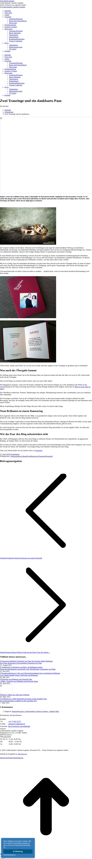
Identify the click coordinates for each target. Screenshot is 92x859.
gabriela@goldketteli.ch (16, 724)
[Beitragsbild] (26, 661)
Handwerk (34, 456)
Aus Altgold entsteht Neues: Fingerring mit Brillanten (19, 675)
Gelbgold (24, 456)
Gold (29, 456)
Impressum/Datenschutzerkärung (11, 758)
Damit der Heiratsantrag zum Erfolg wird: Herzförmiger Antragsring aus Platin (28, 669)
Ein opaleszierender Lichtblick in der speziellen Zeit (18, 701)
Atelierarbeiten (15, 456)
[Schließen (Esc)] (1, 856)
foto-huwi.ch (22, 754)
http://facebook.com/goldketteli (19, 726)
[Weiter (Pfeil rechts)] (3, 858)
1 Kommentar (14, 454)
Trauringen (38, 450)
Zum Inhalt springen (7, 1)
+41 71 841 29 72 (14, 721)
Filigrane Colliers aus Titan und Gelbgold (14, 695)
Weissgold (49, 456)
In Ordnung (18, 851)
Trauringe (41, 456)
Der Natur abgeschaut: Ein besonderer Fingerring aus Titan (21, 663)
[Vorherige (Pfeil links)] (1, 858)
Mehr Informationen (9, 855)
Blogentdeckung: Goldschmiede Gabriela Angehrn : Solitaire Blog (35, 711)
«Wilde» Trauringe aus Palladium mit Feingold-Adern (19, 681)
